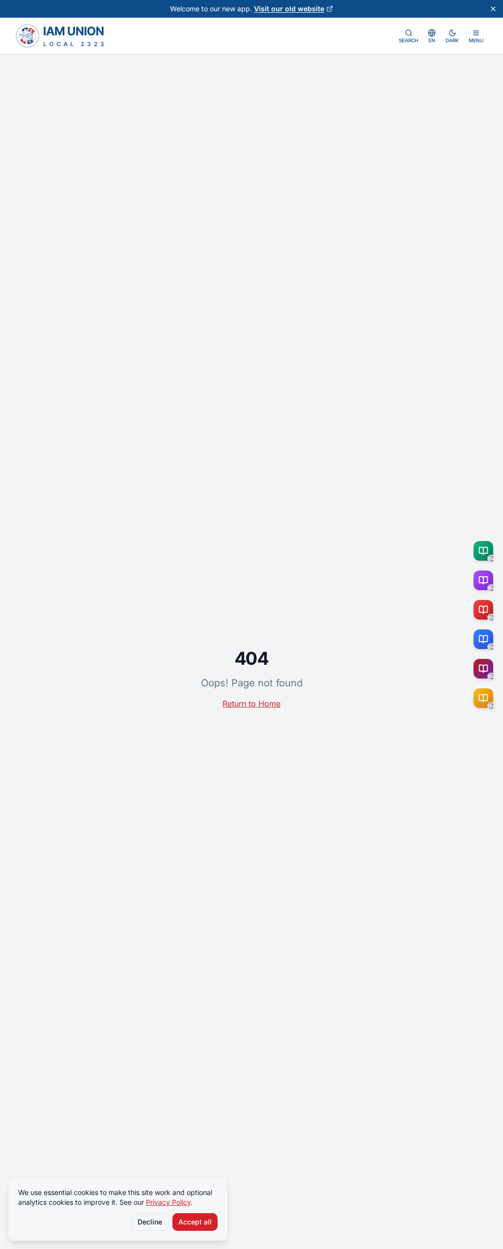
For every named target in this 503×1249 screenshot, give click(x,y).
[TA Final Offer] (485, 551)
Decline (150, 1222)
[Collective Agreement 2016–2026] (485, 610)
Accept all (195, 1222)
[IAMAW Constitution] (485, 639)
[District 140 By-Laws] (485, 698)
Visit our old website (289, 8)
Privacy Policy (168, 1202)
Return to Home (251, 703)
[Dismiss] (493, 9)
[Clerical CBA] (485, 580)
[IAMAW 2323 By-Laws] (485, 668)
